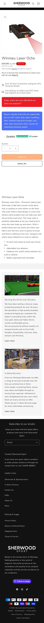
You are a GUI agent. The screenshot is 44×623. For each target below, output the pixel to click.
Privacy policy (31, 611)
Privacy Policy (10, 520)
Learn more (10, 341)
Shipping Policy (11, 531)
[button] (4, 3)
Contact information (23, 618)
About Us (8, 500)
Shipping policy (29, 614)
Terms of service (16, 614)
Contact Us (9, 490)
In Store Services (12, 485)
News (7, 506)
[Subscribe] (36, 442)
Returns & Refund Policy (15, 526)
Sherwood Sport (20, 608)
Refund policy (19, 611)
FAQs (7, 495)
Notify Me (22, 163)
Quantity (5, 144)
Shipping (14, 69)
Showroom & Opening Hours (16, 479)
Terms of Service (12, 536)
